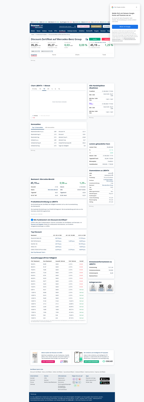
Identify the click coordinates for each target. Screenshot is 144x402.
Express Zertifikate (100, 372)
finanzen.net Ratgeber (37, 224)
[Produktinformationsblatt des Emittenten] (93, 291)
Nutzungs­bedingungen (64, 384)
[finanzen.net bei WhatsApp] (75, 385)
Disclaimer (61, 382)
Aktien (33, 31)
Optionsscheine (89, 372)
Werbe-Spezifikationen (50, 382)
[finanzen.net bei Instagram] (73, 379)
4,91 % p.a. (58, 244)
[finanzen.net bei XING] (79, 382)
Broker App (89, 382)
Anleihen (81, 31)
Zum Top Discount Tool (37, 252)
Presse (32, 382)
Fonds (50, 31)
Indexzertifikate (79, 372)
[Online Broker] (37, 27)
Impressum (61, 378)
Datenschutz (61, 380)
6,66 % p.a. (82, 249)
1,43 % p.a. (72, 241)
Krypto (96, 31)
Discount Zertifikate (35, 372)
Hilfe (45, 378)
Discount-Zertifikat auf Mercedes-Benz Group (59, 34)
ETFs (55, 31)
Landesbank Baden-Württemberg (108, 180)
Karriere (32, 380)
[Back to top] (111, 400)
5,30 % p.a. (82, 241)
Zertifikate (62, 31)
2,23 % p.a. (58, 249)
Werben (46, 380)
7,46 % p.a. (82, 246)
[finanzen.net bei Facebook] (76, 379)
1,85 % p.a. (58, 241)
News (38, 31)
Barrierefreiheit (62, 389)
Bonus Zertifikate (47, 372)
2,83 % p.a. (58, 246)
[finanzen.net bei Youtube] (79, 379)
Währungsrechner (91, 380)
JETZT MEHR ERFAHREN (91, 361)
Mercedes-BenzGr (53, 189)
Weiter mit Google (125, 26)
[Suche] (75, 26)
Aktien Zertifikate (57, 372)
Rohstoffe (89, 31)
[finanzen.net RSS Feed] (78, 385)
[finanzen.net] (37, 25)
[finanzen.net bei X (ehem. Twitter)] (73, 382)
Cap (34, 117)
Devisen (103, 31)
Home (32, 34)
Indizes (44, 31)
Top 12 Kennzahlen (37, 127)
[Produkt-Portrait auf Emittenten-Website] (101, 291)
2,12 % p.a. (72, 249)
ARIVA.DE (70, 400)
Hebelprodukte (72, 31)
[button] (83, 26)
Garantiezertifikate (69, 372)
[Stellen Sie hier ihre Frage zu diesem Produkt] (109, 287)
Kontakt (32, 378)
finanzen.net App (91, 378)
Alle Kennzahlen (49, 127)
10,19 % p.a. (82, 244)
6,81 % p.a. (58, 238)
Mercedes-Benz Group (100, 42)
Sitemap (32, 384)
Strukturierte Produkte (41, 34)
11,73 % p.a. (82, 238)
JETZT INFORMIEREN (48, 361)
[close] (136, 7)
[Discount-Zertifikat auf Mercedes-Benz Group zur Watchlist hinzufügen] (86, 39)
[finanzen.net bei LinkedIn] (76, 382)
